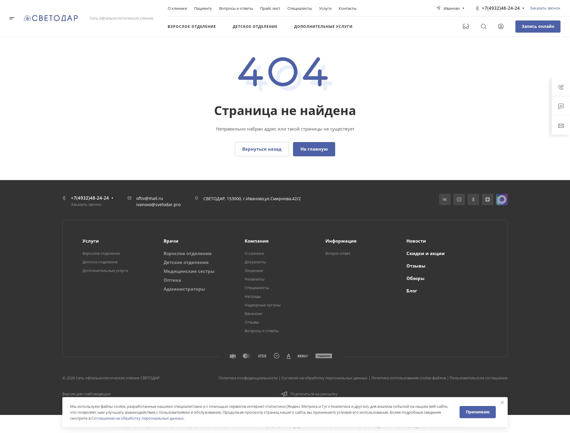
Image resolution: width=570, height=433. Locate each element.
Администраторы (184, 289)
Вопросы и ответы (261, 330)
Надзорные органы (263, 305)
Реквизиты (255, 279)
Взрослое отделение (101, 253)
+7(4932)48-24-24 (501, 8)
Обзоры (415, 278)
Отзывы (252, 322)
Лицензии (254, 270)
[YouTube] (459, 199)
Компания (257, 241)
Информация (341, 241)
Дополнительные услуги (105, 270)
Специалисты (257, 287)
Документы (255, 262)
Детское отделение (100, 262)
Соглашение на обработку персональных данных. (138, 418)
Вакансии (253, 313)
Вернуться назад (261, 149)
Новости (416, 241)
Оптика (172, 280)
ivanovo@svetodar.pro (158, 204)
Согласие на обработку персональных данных (324, 378)
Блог (411, 291)
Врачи (171, 241)
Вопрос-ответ (337, 253)
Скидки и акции (425, 253)
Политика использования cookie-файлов (408, 378)
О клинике (254, 253)
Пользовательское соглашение (479, 378)
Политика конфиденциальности (248, 378)
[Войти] (501, 26)
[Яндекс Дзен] (487, 199)
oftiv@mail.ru (149, 198)
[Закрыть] (502, 402)
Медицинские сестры (189, 271)
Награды (253, 296)
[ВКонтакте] (445, 199)
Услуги (91, 241)
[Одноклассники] (473, 199)
